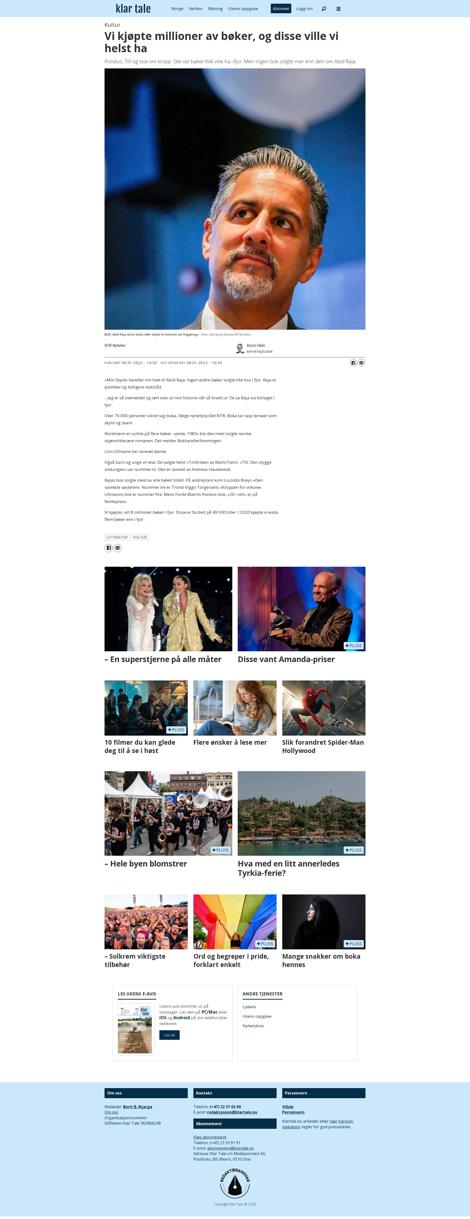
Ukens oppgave (243, 8)
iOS (162, 1017)
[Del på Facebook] (353, 362)
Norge (177, 8)
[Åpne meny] (338, 8)
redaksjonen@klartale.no (232, 1112)
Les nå (169, 1035)
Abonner (281, 8)
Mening (215, 8)
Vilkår (288, 1106)
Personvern (293, 1112)
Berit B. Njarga (137, 1106)
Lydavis (249, 1006)
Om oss (111, 1112)
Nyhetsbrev (253, 1026)
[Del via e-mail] (361, 362)
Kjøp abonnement (209, 1137)
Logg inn (304, 8)
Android (181, 1017)
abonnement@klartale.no (230, 1148)
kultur (140, 537)
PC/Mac (209, 1012)
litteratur (117, 537)
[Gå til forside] (133, 8)
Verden (195, 8)
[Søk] (323, 8)
